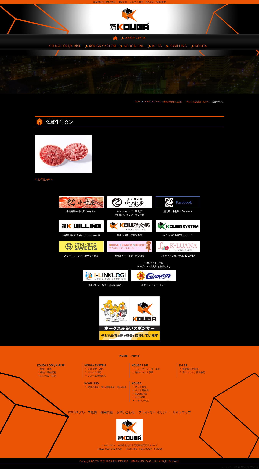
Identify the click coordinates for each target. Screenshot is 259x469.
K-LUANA (140, 397)
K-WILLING (178, 46)
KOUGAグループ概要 (82, 412)
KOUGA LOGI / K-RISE (51, 365)
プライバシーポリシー (154, 412)
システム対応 (94, 372)
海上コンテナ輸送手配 (193, 372)
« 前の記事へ (44, 179)
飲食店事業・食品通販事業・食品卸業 (107, 386)
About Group (135, 38)
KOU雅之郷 (141, 393)
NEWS (135, 355)
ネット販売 (140, 386)
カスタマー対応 (96, 368)
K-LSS (157, 46)
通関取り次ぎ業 (190, 368)
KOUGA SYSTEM (102, 46)
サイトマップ (182, 412)
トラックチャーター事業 (147, 368)
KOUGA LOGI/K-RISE (65, 46)
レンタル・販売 (48, 375)
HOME (123, 355)
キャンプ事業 (142, 400)
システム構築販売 (97, 375)
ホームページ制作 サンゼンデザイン (240, 467)
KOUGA (201, 46)
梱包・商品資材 (48, 372)
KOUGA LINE (134, 46)
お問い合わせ (126, 412)
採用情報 (107, 412)
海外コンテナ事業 (144, 372)
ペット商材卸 (142, 390)
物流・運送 (46, 368)
